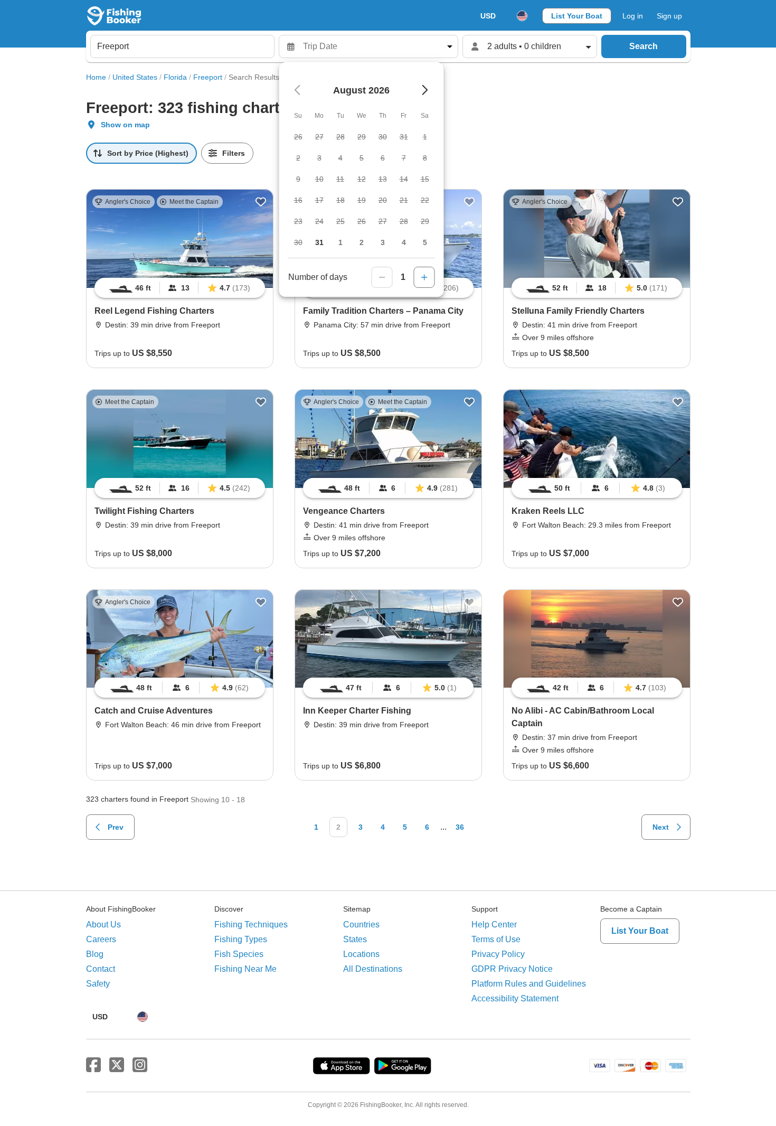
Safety (98, 983)
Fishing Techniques (251, 924)
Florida (175, 77)
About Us (103, 924)
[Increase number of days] (424, 277)
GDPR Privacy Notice (512, 968)
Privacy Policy (498, 954)
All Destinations (372, 968)
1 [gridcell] (340, 242)
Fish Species (238, 954)
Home (96, 77)
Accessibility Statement (515, 998)
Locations (361, 954)
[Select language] (522, 15)
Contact (100, 968)
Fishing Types (240, 939)
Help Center (494, 924)
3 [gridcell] (383, 242)
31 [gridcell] (319, 242)
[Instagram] (140, 1065)
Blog (94, 954)
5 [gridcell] (425, 242)
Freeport (207, 77)
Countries (361, 924)
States (355, 939)
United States (134, 77)
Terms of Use (496, 939)
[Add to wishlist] (260, 201)
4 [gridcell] (404, 242)
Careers (101, 939)
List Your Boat (576, 16)
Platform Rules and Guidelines (528, 983)
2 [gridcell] (361, 242)
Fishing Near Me (245, 968)
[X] (116, 1065)
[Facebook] (93, 1065)
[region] (179, 288)
